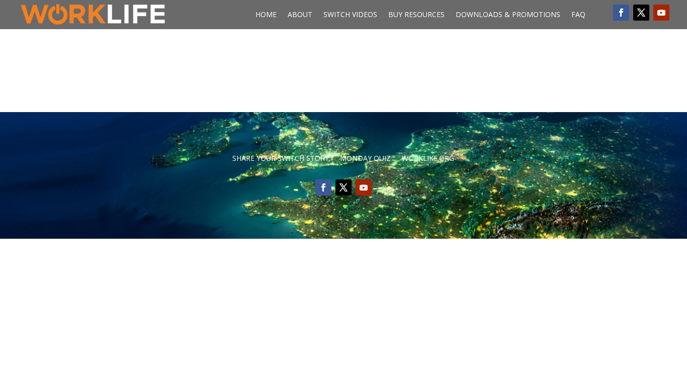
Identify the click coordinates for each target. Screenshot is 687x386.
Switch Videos (350, 15)
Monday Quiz (365, 159)
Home (266, 15)
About (300, 15)
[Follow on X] (641, 13)
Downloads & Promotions (508, 15)
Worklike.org (428, 159)
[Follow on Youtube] (661, 13)
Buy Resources (416, 15)
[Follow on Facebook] (621, 13)
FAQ (578, 15)
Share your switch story (280, 159)
